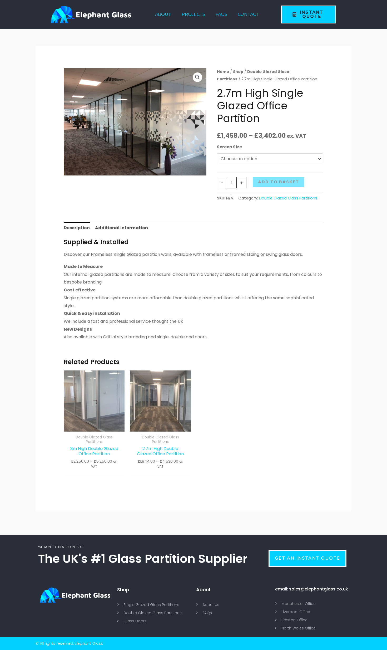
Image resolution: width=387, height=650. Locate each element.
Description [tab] (77, 228)
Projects (193, 14)
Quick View (94, 427)
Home (223, 71)
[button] (197, 77)
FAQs (221, 14)
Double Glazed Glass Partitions (288, 198)
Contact (248, 14)
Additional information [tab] (121, 228)
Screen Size (229, 147)
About (163, 14)
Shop (238, 71)
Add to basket (278, 182)
